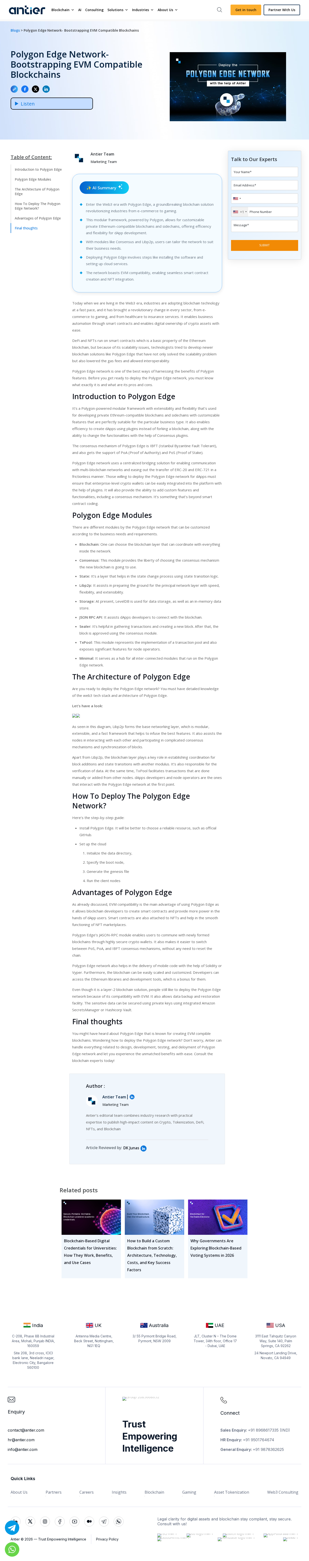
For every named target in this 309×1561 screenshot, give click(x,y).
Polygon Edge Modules (33, 179)
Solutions (115, 9)
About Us (165, 9)
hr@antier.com (21, 1439)
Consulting (94, 9)
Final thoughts (26, 228)
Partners (54, 1492)
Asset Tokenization (231, 1492)
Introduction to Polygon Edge (38, 169)
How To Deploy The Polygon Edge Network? (37, 206)
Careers (86, 1492)
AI (79, 9)
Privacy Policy (107, 1539)
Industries (140, 9)
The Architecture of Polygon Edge (37, 191)
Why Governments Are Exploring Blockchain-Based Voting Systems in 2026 (215, 1248)
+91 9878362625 (268, 1449)
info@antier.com (22, 1449)
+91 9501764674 (258, 1439)
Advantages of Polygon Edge (38, 218)
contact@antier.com (26, 1430)
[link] (143, 1148)
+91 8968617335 (263, 1430)
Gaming (189, 1492)
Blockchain (60, 9)
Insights (119, 1492)
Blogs (16, 30)
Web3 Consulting (282, 1492)
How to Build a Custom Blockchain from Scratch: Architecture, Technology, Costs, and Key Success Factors (152, 1255)
